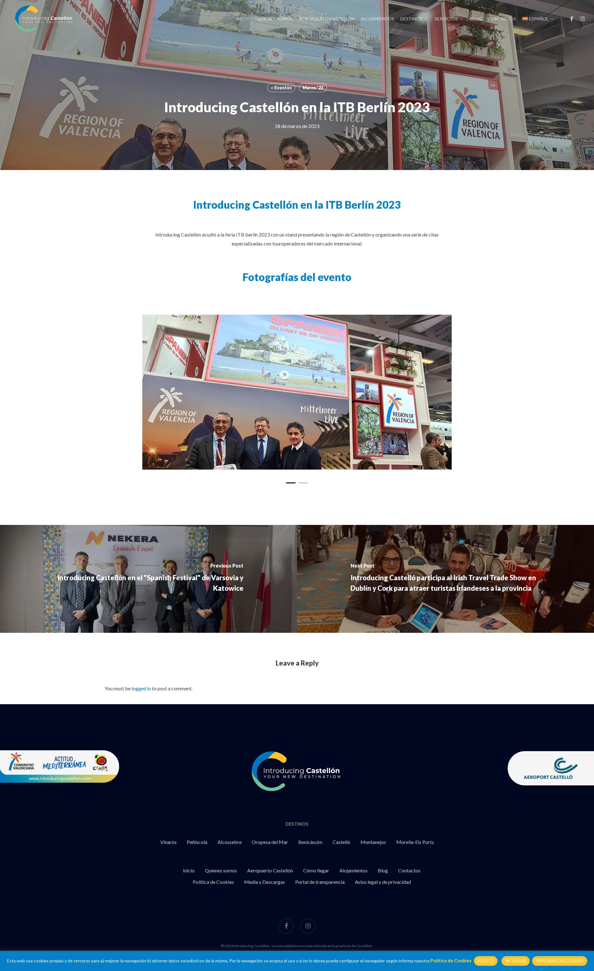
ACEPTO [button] (486, 960)
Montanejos (373, 842)
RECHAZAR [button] (515, 960)
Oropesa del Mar (270, 842)
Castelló (341, 842)
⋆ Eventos (281, 87)
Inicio (189, 870)
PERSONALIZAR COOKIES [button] (559, 960)
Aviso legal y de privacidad (383, 882)
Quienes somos (221, 870)
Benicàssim (310, 842)
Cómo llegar (316, 870)
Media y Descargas (264, 882)
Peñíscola (197, 842)
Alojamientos (353, 870)
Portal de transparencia (320, 882)
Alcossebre (229, 842)
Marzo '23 (313, 87)
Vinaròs (168, 842)
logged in (141, 688)
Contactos (409, 870)
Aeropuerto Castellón (270, 870)
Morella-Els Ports (415, 842)
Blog (383, 870)
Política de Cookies (213, 882)
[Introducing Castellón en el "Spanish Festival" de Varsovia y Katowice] (148, 579)
